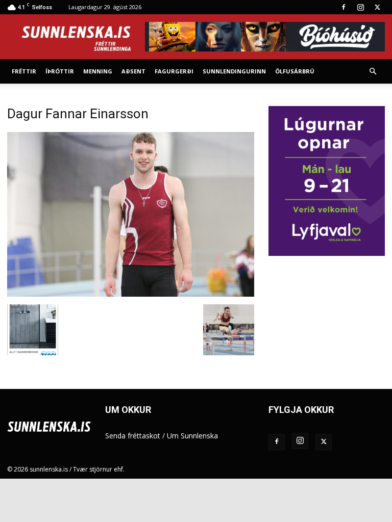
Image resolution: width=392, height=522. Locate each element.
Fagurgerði (174, 71)
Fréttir (24, 71)
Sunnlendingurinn (234, 71)
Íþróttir (59, 71)
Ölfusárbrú (294, 71)
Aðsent (133, 71)
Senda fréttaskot (132, 435)
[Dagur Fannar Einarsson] (130, 294)
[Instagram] (360, 7)
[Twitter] (377, 7)
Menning (97, 71)
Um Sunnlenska (192, 435)
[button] (372, 71)
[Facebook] (343, 7)
